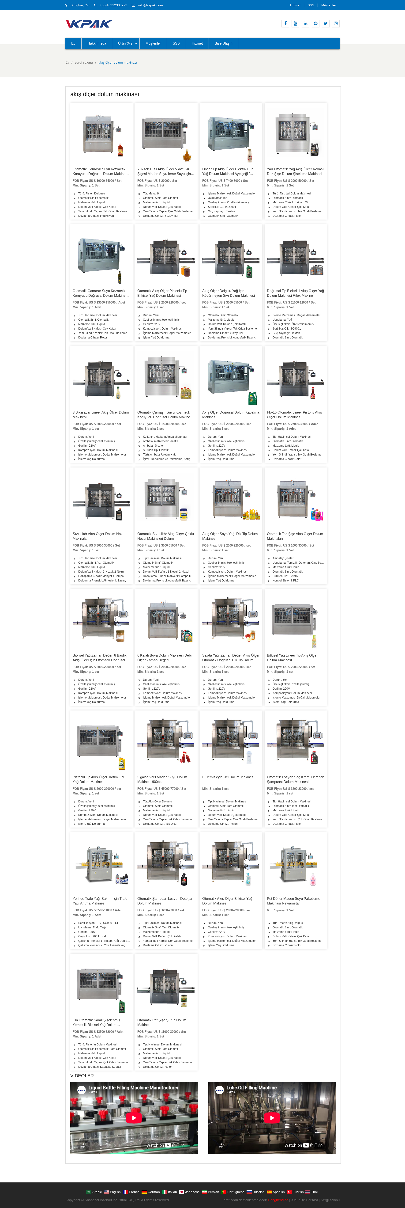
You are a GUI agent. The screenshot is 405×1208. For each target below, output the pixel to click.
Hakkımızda (96, 43)
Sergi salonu (330, 1200)
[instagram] (336, 23)
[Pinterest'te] (315, 23)
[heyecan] (326, 23)
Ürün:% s (125, 43)
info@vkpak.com (150, 5)
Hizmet (295, 5)
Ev (73, 43)
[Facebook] (285, 23)
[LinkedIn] (305, 23)
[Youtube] (295, 23)
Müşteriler (328, 5)
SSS (311, 5)
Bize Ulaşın (223, 43)
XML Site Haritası (304, 1200)
